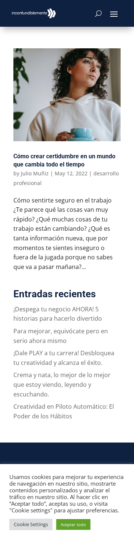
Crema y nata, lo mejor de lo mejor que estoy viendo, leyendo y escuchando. (62, 384)
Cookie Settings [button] (31, 524)
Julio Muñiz (35, 173)
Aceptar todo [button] (73, 524)
